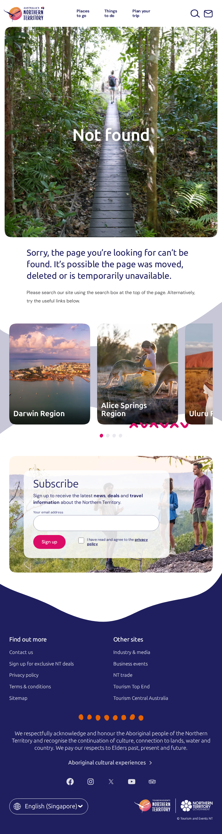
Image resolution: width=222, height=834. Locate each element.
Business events (130, 664)
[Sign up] (208, 14)
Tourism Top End (131, 686)
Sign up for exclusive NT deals (41, 664)
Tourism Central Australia (140, 698)
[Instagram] (90, 781)
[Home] (24, 13)
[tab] (101, 435)
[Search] (195, 13)
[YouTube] (131, 781)
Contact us (21, 652)
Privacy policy (23, 675)
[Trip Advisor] (152, 781)
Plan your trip (141, 13)
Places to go (83, 13)
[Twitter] (111, 781)
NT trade (122, 675)
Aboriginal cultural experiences (107, 762)
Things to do (110, 13)
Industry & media (131, 652)
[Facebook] (70, 781)
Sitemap (18, 698)
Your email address (48, 513)
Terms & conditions (30, 686)
